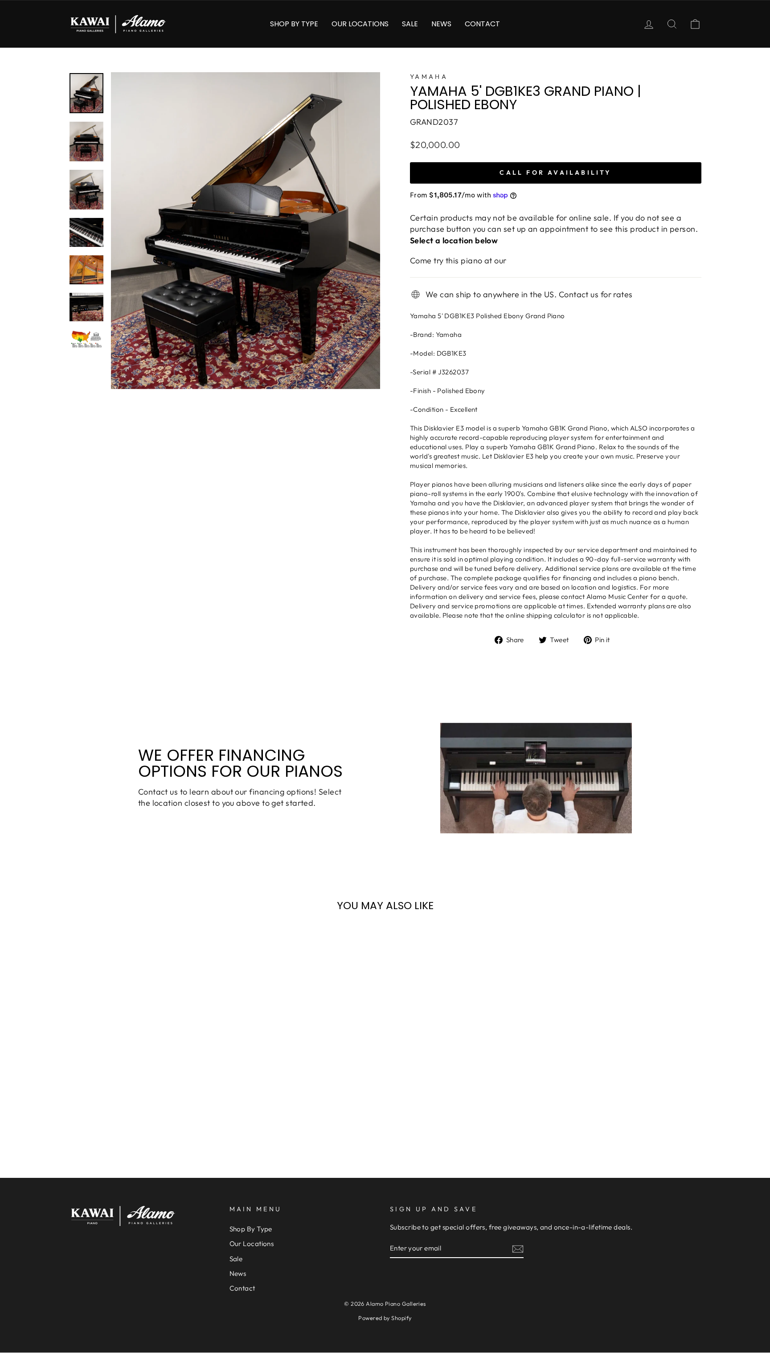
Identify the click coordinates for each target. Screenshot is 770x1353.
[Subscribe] (518, 1248)
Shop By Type (294, 24)
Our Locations (360, 24)
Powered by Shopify (384, 1317)
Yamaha (429, 77)
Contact (482, 24)
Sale (410, 24)
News (441, 24)
